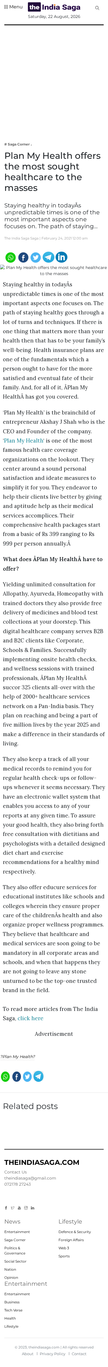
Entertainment (17, 1232)
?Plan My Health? (17, 1056)
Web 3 (63, 1248)
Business (12, 1302)
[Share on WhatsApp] (10, 257)
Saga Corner (15, 1240)
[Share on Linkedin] (61, 257)
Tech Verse (13, 1310)
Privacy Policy (52, 1353)
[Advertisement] (54, 79)
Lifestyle (11, 1326)
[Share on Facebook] (23, 257)
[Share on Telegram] (48, 257)
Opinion (11, 1277)
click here (29, 1018)
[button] (13, 6)
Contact (79, 1353)
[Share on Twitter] (36, 257)
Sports (64, 1256)
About (27, 1353)
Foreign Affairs (71, 1240)
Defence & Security (74, 1232)
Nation (10, 1269)
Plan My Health (23, 440)
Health (10, 1318)
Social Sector (15, 1261)
